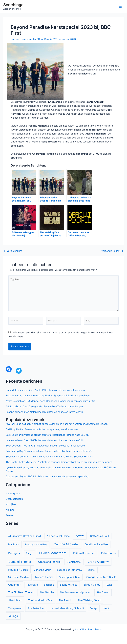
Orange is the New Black (101, 577)
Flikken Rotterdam (84, 553)
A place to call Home (58, 536)
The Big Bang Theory (21, 592)
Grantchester (74, 561)
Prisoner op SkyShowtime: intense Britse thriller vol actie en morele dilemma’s (49, 451)
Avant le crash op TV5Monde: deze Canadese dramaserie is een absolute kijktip (50, 401)
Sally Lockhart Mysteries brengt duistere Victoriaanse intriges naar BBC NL (47, 434)
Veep (93, 608)
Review (10, 515)
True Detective (35, 608)
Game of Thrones (20, 561)
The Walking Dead (89, 600)
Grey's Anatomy (98, 561)
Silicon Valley (92, 584)
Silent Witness (68, 584)
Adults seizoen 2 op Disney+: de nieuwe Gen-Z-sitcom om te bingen (44, 406)
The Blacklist (47, 592)
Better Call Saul (99, 536)
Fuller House (108, 553)
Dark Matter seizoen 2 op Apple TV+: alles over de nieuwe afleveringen (45, 390)
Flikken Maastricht (52, 553)
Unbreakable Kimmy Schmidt (67, 608)
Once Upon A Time (69, 577)
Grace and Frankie (49, 561)
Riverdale (32, 584)
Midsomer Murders (18, 577)
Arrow (80, 536)
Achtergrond (13, 493)
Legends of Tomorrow (69, 569)
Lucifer (91, 569)
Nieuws (10, 509)
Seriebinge (13, 4)
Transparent (15, 608)
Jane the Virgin (42, 569)
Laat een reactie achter (23, 39)
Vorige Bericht (13, 251)
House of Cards (18, 569)
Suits (109, 584)
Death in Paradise (96, 544)
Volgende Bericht (112, 251)
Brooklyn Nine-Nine (36, 544)
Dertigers (14, 553)
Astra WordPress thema (88, 629)
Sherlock (49, 584)
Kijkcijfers (11, 504)
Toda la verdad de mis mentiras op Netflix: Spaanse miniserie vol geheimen (48, 395)
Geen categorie (14, 498)
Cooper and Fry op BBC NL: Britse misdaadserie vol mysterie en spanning (47, 476)
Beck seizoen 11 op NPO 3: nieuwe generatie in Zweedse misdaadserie (45, 445)
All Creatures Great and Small (24, 536)
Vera (106, 608)
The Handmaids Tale (40, 600)
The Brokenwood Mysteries (75, 592)
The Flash (14, 600)
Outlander (14, 584)
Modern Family (44, 577)
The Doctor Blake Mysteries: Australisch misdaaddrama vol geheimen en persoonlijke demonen (59, 462)
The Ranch (65, 600)
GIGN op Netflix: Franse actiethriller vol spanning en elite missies (42, 429)
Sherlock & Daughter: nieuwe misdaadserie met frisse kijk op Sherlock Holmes (49, 456)
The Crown (103, 592)
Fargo (29, 553)
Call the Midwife (66, 544)
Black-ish (13, 544)
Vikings (13, 616)
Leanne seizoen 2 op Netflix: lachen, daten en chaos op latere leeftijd (44, 411)
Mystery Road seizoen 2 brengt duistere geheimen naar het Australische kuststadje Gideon (57, 423)
